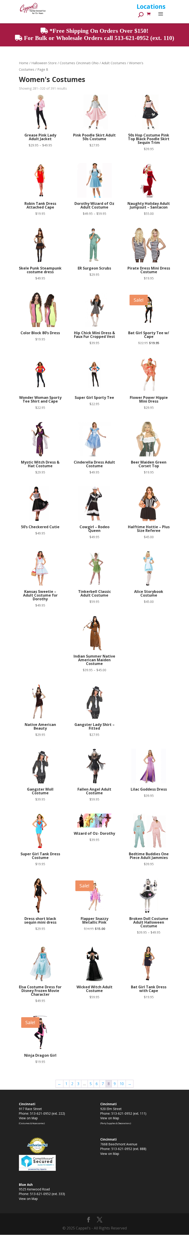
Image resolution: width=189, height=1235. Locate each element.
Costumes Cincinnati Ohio (79, 63)
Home (23, 63)
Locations (151, 6)
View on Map (28, 1118)
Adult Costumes (114, 63)
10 (122, 1083)
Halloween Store (44, 63)
